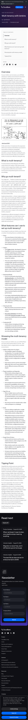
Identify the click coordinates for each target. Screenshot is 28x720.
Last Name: (6, 603)
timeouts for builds (15, 315)
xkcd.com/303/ (6, 143)
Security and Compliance (7, 644)
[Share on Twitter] (13, 64)
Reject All (14, 713)
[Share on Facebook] (10, 64)
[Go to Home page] (5, 7)
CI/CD (2, 641)
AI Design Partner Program (7, 676)
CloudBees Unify (5, 639)
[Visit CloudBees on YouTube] (8, 633)
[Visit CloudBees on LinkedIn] (14, 633)
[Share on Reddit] (15, 64)
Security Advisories (5, 680)
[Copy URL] (4, 64)
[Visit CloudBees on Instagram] (5, 633)
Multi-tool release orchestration (8, 664)
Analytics (3, 653)
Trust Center (4, 678)
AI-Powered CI (4, 660)
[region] (14, 708)
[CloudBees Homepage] (6, 629)
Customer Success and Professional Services (11, 687)
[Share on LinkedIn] (7, 64)
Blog (2, 673)
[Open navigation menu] (25, 7)
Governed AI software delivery (8, 662)
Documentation (4, 683)
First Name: (6, 596)
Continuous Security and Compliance (9, 667)
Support (3, 685)
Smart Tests (4, 648)
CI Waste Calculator (5, 690)
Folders (9, 249)
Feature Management (6, 646)
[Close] (26, 697)
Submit (14, 619)
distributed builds (9, 278)
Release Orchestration (6, 651)
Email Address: (7, 589)
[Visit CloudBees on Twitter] (11, 633)
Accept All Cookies (14, 717)
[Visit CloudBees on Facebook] (2, 633)
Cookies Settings (14, 709)
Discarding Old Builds (10, 313)
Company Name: (7, 610)
